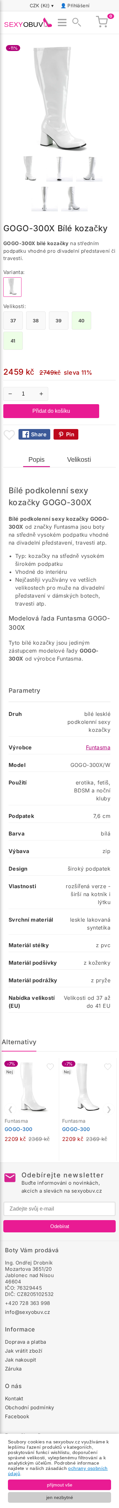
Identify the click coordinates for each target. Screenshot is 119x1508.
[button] (50, 1067)
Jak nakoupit (20, 1360)
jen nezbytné (59, 1497)
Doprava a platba (25, 1342)
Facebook (17, 1416)
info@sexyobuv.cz (27, 1312)
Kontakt (14, 1398)
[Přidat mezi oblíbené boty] (9, 435)
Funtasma (98, 747)
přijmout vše (59, 1484)
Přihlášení (78, 5)
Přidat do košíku (51, 411)
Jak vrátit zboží (23, 1351)
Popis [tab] (36, 459)
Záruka (13, 1369)
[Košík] (102, 22)
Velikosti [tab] (79, 459)
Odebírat (59, 1226)
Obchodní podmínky (29, 1407)
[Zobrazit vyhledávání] (74, 22)
